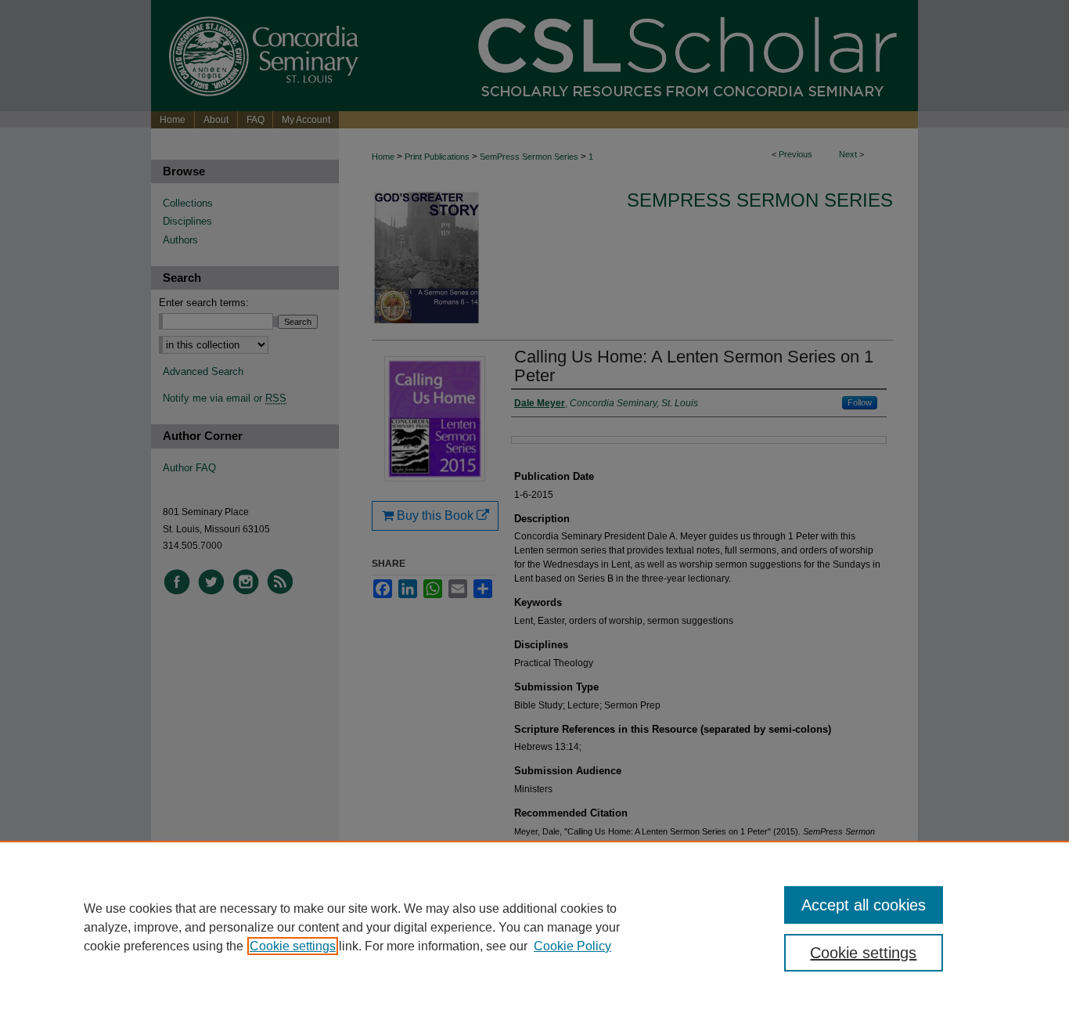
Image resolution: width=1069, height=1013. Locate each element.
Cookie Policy (572, 946)
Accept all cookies (863, 905)
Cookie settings (293, 946)
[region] (534, 927)
